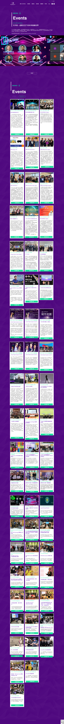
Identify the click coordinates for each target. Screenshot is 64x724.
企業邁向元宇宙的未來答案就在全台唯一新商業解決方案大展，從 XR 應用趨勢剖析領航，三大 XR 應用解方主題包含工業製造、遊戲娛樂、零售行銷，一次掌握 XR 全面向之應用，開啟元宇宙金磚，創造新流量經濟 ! (47, 463)
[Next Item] (62, 51)
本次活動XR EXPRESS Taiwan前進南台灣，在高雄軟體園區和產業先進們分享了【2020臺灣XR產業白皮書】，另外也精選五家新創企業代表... (32, 536)
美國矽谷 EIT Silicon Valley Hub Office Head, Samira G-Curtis (31, 360)
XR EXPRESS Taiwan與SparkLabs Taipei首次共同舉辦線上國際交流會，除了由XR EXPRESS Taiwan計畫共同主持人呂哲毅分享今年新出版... (17, 536)
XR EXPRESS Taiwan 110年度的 (46, 484)
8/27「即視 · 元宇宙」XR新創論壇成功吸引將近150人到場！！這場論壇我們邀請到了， (31, 358)
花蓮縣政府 (14, 484)
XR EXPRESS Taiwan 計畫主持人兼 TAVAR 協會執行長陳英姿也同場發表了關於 (32, 461)
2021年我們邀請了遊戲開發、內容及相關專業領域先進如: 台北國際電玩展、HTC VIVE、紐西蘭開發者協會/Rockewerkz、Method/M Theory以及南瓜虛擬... (32, 512)
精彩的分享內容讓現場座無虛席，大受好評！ (32, 463)
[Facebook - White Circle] (52, 4)
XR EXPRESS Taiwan (44, 628)
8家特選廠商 (31, 484)
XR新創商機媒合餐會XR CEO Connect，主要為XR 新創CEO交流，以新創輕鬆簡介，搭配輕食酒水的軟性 (32, 559)
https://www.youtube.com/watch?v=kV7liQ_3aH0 (28, 33)
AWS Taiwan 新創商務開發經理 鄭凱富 (31, 362)
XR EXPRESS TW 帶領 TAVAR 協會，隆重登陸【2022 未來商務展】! (47, 459)
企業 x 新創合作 (16, 357)
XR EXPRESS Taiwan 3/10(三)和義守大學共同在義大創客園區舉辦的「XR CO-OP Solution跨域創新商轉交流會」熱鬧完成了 (47, 536)
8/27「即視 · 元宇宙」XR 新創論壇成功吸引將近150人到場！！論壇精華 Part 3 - (17, 324)
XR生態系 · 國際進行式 (29, 363)
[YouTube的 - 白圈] (54, 4)
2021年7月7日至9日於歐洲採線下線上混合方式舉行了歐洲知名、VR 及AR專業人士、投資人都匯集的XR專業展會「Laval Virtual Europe (46, 512)
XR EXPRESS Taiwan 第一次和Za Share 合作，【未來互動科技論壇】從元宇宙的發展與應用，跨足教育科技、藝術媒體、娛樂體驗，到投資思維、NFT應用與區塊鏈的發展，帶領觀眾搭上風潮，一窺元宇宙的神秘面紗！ (17, 512)
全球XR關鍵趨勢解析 (31, 462)
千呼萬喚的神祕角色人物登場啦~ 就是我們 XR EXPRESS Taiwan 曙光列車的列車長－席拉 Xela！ (46, 390)
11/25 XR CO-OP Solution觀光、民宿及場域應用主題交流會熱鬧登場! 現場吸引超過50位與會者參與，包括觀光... (17, 583)
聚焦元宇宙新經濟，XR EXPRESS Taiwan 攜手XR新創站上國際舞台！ (31, 459)
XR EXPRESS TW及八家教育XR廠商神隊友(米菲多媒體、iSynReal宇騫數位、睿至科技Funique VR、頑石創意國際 (47, 559)
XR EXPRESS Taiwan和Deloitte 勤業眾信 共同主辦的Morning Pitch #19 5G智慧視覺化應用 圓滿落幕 (17, 559)
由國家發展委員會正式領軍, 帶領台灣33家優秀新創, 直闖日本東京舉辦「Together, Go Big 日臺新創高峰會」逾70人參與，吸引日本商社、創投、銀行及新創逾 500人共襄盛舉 (32, 426)
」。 (35, 462)
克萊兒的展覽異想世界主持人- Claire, (31, 329)
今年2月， (27, 484)
